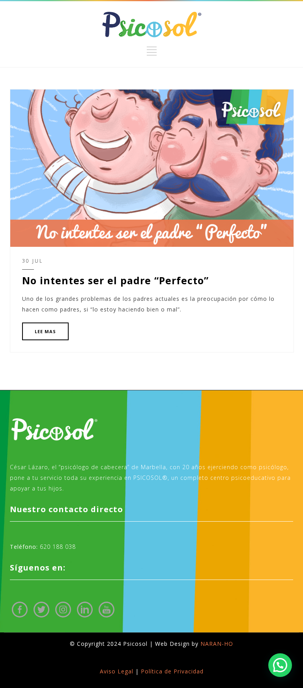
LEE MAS (45, 331)
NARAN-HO (216, 643)
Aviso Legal (116, 671)
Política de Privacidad (172, 671)
